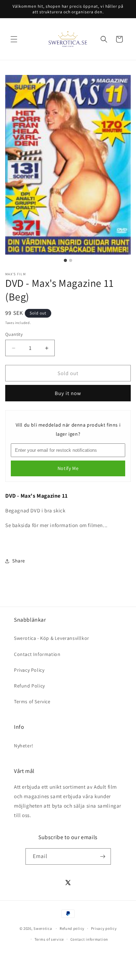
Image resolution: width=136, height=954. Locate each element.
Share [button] (18, 561)
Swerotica (42, 928)
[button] (14, 39)
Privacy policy (104, 928)
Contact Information (37, 654)
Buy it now (68, 393)
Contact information (89, 939)
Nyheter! (23, 745)
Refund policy (72, 928)
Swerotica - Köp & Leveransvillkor (51, 638)
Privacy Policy (29, 670)
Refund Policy (29, 686)
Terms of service (49, 939)
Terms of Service (32, 701)
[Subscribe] (103, 856)
